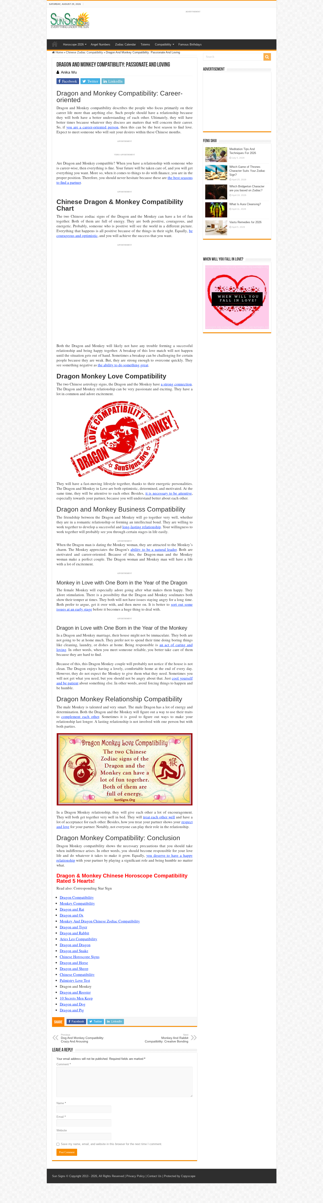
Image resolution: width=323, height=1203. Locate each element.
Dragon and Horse (74, 962)
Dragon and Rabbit (74, 932)
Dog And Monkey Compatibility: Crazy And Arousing (82, 1038)
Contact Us (154, 1176)
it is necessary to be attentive (168, 493)
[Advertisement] (237, 101)
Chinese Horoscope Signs (80, 956)
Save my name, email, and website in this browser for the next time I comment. (111, 1144)
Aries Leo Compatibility (78, 938)
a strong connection (176, 384)
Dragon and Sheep (74, 968)
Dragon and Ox (71, 915)
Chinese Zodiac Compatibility (84, 52)
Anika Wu (69, 72)
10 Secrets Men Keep (76, 998)
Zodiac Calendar (125, 44)
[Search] (267, 57)
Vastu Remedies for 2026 (245, 222)
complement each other (80, 716)
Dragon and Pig (72, 1010)
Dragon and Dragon (75, 944)
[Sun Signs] (70, 19)
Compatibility (163, 44)
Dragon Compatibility (77, 897)
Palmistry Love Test (75, 980)
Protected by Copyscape (179, 1176)
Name (61, 1103)
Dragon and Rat (72, 909)
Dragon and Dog (72, 1004)
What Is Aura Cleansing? (245, 204)
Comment (63, 1064)
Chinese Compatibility (77, 974)
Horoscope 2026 (73, 44)
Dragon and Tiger (73, 927)
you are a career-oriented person (92, 127)
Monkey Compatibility (77, 903)
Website (61, 1130)
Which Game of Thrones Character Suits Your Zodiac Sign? (247, 170)
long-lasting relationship (141, 526)
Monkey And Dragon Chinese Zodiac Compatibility (100, 921)
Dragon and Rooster (75, 992)
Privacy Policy (135, 1176)
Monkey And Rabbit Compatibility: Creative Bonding (166, 1038)
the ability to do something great (123, 364)
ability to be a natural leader (154, 549)
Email (61, 1116)
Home (54, 44)
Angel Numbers (100, 44)
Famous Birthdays (190, 44)
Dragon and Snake (74, 950)
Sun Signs (58, 1176)
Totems (145, 44)
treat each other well (159, 816)
